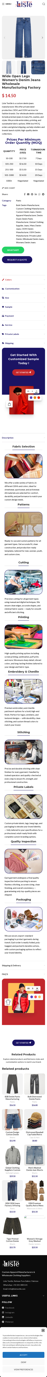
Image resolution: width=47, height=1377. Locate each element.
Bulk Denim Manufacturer (27, 205)
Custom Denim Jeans (25, 212)
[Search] (43, 4)
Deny (23, 1362)
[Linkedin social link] (36, 194)
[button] (43, 1330)
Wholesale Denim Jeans (33, 239)
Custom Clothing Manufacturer (30, 208)
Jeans (26, 225)
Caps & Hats (35, 1137)
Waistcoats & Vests (34, 1208)
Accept (23, 1355)
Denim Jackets (34, 1244)
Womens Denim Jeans (26, 242)
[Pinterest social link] (32, 194)
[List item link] (23, 1281)
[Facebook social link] (24, 194)
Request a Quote (17, 259)
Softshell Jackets (12, 1173)
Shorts (12, 1137)
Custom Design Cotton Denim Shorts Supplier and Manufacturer (12, 1135)
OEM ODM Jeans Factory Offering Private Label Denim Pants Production (12, 1206)
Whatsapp (13, 250)
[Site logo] (23, 3)
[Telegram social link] (43, 194)
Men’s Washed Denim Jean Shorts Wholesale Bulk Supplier (34, 1171)
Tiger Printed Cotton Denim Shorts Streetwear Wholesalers (12, 1242)
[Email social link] (28, 194)
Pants (18, 200)
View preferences (23, 1369)
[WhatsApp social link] (39, 194)
